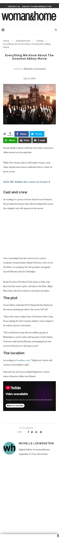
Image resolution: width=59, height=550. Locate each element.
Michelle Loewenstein (35, 68)
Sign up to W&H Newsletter (36, 7)
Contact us (14, 7)
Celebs (39, 41)
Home (6, 41)
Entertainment (23, 41)
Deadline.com (23, 360)
